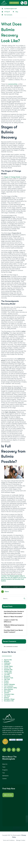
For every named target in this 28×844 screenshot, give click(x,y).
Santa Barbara (8, 689)
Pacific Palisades (9, 684)
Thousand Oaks (9, 694)
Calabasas (7, 663)
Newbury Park (8, 678)
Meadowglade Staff (11, 8)
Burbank (6, 661)
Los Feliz (7, 674)
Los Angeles (8, 673)
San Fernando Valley (10, 687)
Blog (17, 11)
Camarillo (7, 664)
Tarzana (6, 692)
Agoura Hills (8, 660)
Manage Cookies (20, 840)
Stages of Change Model (12, 177)
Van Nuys (7, 696)
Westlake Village (9, 699)
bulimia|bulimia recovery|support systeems (13, 586)
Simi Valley (7, 691)
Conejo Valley (8, 666)
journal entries (12, 84)
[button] (25, 2)
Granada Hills (8, 669)
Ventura (6, 697)
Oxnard (6, 683)
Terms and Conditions (9, 840)
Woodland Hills (9, 701)
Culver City (7, 668)
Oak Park (7, 679)
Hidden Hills (8, 671)
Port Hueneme (8, 686)
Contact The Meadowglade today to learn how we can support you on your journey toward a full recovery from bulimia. (13, 578)
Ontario (6, 681)
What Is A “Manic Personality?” (13, 616)
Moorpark (7, 676)
